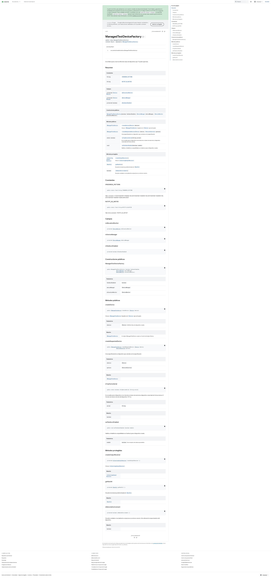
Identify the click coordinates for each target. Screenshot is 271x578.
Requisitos (4, 558)
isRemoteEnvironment (121, 170)
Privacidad (35, 575)
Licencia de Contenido (157, 543)
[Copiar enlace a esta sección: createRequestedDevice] (123, 341)
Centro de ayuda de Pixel (186, 558)
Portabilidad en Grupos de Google (99, 569)
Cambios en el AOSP (137, 16)
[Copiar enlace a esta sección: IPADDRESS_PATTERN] (121, 185)
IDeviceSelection (150, 131)
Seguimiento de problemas (187, 567)
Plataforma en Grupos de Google (98, 564)
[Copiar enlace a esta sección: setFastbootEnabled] (120, 422)
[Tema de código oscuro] (165, 189)
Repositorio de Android (7, 555)
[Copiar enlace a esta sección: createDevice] (115, 305)
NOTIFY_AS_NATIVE (127, 81)
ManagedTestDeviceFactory (114, 114)
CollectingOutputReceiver (109, 159)
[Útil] (162, 31)
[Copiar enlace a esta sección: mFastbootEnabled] (119, 246)
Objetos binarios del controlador (9, 567)
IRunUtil (109, 164)
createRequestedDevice (128, 131)
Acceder (267, 1)
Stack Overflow (184, 564)
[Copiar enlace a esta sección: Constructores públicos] (126, 259)
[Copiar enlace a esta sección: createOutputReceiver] (121, 455)
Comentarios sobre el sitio (45, 575)
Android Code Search (29, 1)
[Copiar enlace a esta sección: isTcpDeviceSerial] (118, 384)
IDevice (132, 125)
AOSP (106, 31)
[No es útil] (165, 31)
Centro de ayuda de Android (187, 555)
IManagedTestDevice (112, 125)
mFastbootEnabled (126, 103)
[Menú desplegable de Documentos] (20, 1)
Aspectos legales (22, 575)
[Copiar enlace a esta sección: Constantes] (116, 180)
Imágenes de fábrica (6, 564)
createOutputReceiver (121, 158)
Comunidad (14, 575)
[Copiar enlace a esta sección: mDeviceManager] (118, 235)
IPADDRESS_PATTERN (127, 77)
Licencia (30, 575)
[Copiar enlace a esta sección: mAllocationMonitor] (120, 223)
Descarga (4, 560)
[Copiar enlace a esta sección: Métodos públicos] (121, 300)
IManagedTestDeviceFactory (130, 41)
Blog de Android (95, 560)
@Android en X (94, 555)
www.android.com (185, 560)
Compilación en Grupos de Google (99, 567)
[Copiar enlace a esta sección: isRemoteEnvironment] (121, 507)
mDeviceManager (126, 98)
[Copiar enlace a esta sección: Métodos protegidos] (123, 451)
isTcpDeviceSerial (127, 138)
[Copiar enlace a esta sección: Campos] (113, 219)
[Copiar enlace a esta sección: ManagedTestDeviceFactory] (125, 264)
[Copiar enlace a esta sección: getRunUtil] (113, 482)
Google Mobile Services (186, 562)
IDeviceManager (141, 114)
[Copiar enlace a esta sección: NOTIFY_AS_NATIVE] (120, 202)
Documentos (15, 1)
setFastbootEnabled (127, 145)
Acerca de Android (6, 575)
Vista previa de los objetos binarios (9, 562)
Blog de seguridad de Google (98, 562)
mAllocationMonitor (127, 92)
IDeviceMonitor (159, 114)
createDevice (125, 125)
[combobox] (241, 1)
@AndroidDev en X (95, 558)
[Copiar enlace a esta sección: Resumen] (114, 68)
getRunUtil (118, 164)
